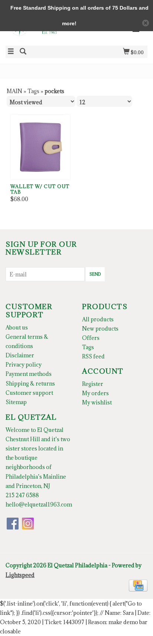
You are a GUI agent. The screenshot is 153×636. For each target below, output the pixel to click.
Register (92, 383)
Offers (91, 337)
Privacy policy (24, 364)
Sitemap (16, 402)
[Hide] (145, 23)
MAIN (14, 91)
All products (98, 319)
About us (17, 327)
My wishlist (97, 402)
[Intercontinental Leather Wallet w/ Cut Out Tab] (40, 147)
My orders (95, 393)
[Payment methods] (138, 584)
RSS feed (93, 356)
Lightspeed (20, 574)
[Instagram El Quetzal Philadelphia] (28, 524)
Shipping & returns (30, 383)
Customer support (29, 392)
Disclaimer (20, 355)
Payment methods (29, 373)
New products (100, 328)
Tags (33, 91)
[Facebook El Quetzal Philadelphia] (13, 524)
